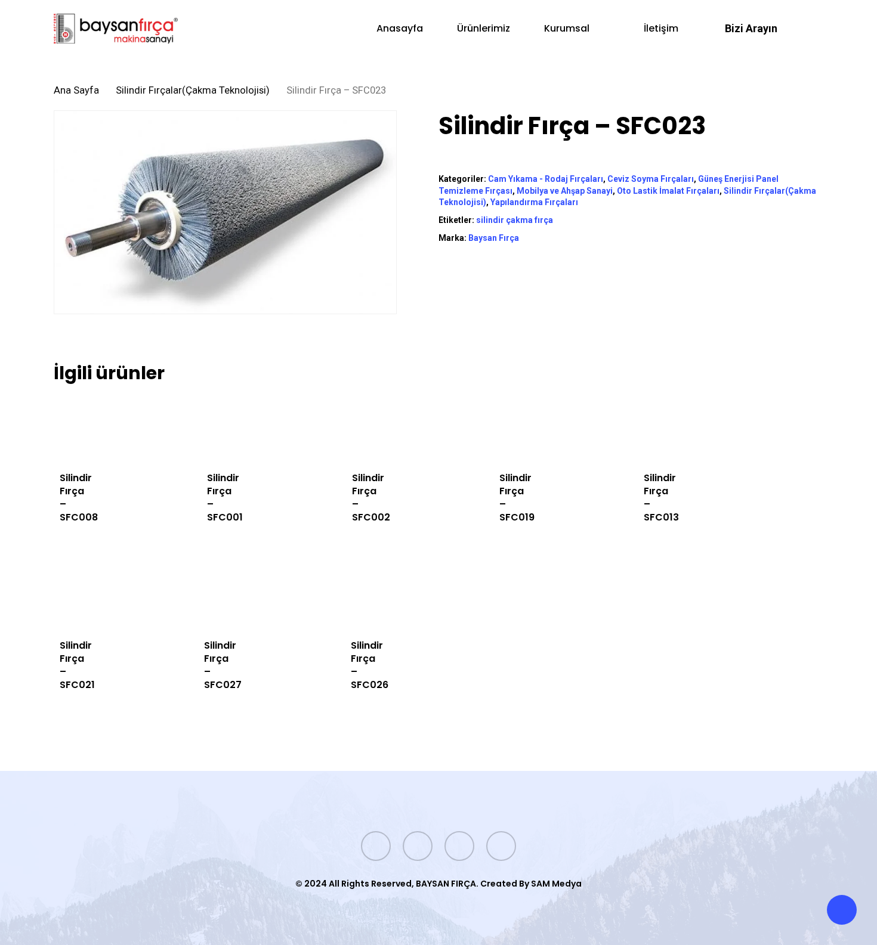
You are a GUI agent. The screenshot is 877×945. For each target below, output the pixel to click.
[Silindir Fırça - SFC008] (59, 427)
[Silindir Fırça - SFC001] (206, 427)
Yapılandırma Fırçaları (534, 202)
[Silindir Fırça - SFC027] (203, 594)
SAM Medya (556, 884)
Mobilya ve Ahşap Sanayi (565, 191)
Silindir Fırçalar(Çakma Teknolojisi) (193, 90)
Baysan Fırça (493, 238)
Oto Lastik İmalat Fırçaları (668, 191)
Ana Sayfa (76, 90)
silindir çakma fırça (514, 220)
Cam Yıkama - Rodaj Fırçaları (545, 179)
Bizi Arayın (751, 28)
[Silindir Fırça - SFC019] (497, 427)
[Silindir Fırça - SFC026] (349, 594)
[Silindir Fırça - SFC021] (58, 594)
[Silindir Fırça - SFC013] (642, 427)
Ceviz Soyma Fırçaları (650, 179)
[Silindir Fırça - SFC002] (351, 427)
